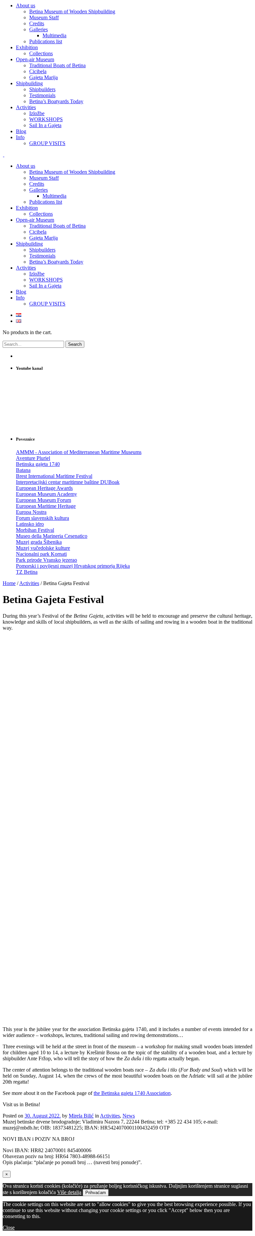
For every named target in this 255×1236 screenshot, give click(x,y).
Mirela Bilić (81, 1116)
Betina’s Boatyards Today (56, 262)
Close (9, 1227)
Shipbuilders (42, 250)
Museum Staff (44, 178)
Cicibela (37, 232)
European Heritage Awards (44, 488)
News (129, 1116)
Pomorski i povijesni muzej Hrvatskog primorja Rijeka (73, 566)
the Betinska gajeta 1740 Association (132, 1093)
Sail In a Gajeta (45, 286)
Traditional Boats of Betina (57, 226)
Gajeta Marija (43, 238)
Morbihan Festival (35, 530)
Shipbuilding (29, 244)
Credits (36, 184)
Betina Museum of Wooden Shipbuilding (72, 172)
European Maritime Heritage (46, 506)
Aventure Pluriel (33, 458)
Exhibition (27, 208)
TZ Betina (27, 572)
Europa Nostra (31, 512)
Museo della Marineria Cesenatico (51, 536)
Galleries (38, 190)
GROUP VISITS (47, 304)
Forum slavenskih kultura (42, 518)
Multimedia (54, 196)
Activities (26, 268)
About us (25, 166)
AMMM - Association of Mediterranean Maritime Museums (78, 452)
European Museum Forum (43, 500)
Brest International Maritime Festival (54, 476)
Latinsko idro (30, 524)
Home (9, 583)
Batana (23, 470)
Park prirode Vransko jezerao (46, 560)
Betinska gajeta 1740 (38, 464)
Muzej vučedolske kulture (43, 548)
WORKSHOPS (46, 280)
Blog (21, 292)
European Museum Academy (46, 494)
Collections (41, 214)
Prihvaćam (95, 1192)
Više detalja (69, 1192)
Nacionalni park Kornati (41, 554)
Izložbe (36, 274)
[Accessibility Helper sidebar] (247, 8)
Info (20, 298)
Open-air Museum (35, 220)
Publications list (45, 202)
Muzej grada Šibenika (39, 542)
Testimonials (42, 256)
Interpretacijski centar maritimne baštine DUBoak (68, 482)
